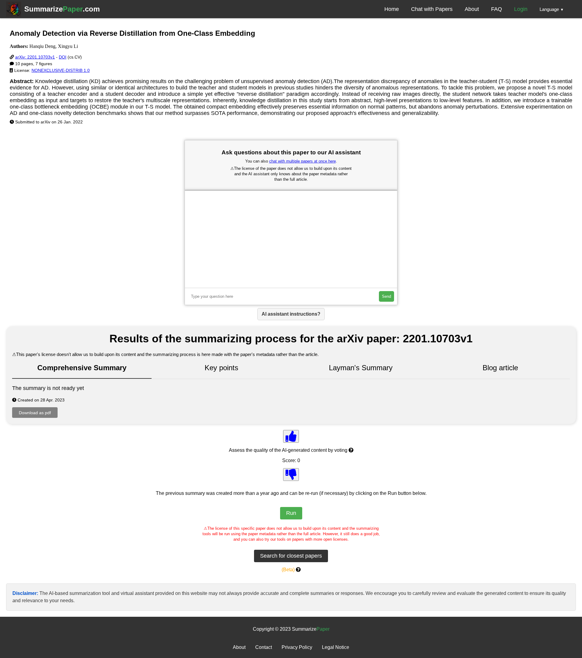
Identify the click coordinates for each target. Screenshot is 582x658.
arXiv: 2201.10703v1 (35, 57)
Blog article (500, 368)
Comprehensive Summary (81, 368)
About (472, 9)
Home (391, 9)
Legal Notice (335, 647)
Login (520, 9)
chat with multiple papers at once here (302, 161)
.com (62, 9)
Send (386, 296)
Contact (263, 647)
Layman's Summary (361, 368)
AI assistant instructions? (291, 314)
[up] (291, 436)
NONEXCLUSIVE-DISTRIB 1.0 (61, 70)
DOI (62, 57)
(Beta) (288, 569)
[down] (291, 474)
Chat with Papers (432, 9)
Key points (221, 368)
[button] (552, 9)
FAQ (496, 9)
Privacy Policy (297, 647)
